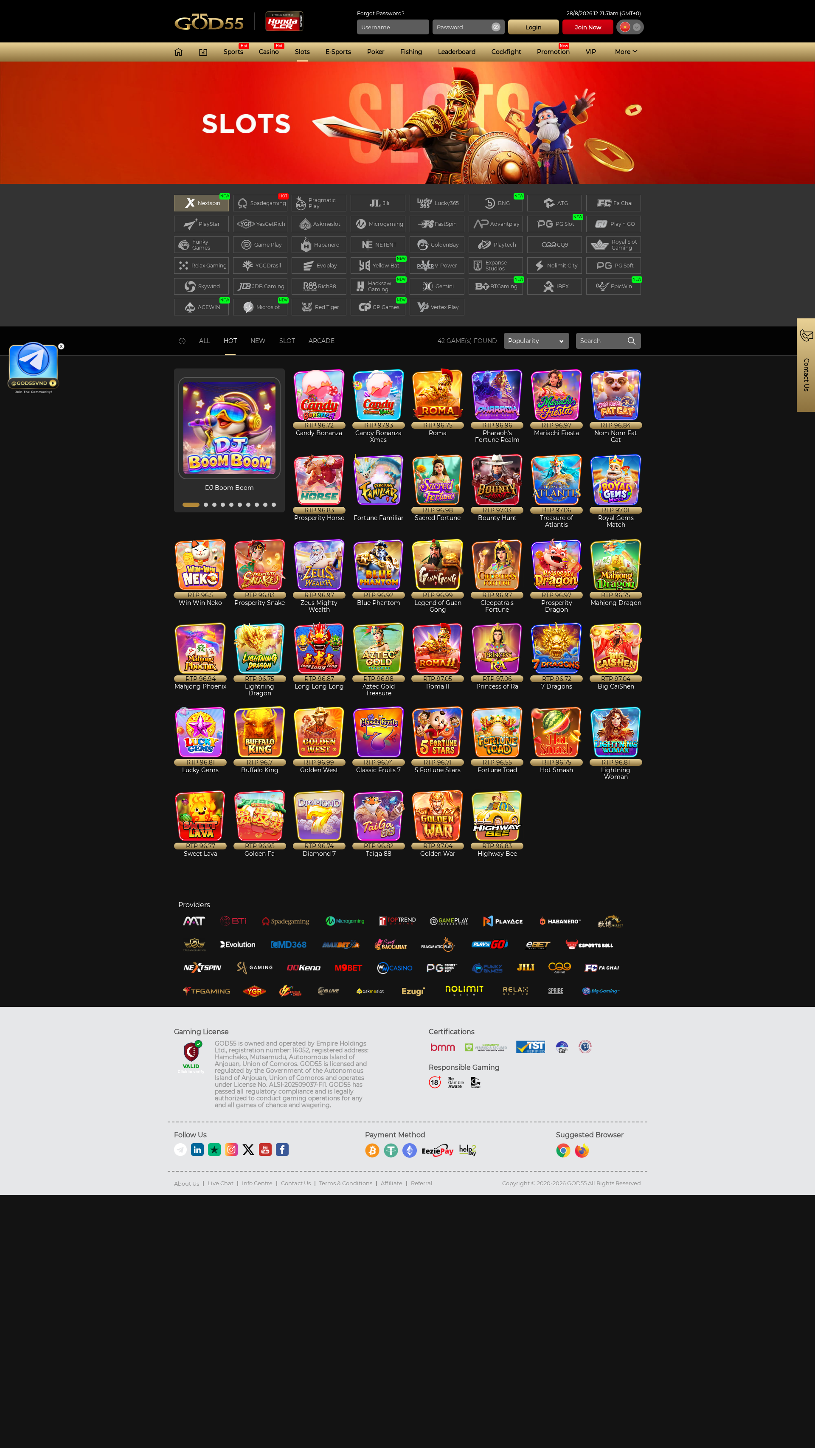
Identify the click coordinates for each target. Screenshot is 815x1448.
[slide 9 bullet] (265, 505)
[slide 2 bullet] (206, 505)
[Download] (203, 52)
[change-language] (630, 27)
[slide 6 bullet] (240, 505)
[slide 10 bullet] (274, 505)
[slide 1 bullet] (191, 505)
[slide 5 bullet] (231, 505)
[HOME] (178, 52)
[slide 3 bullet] (214, 505)
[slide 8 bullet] (257, 505)
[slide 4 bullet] (223, 505)
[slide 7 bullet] (248, 505)
